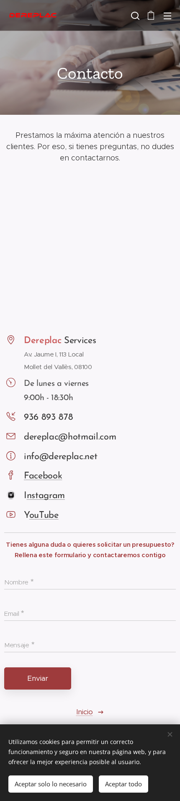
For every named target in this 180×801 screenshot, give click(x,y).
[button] (134, 15)
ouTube (44, 515)
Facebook (43, 476)
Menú (167, 15)
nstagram (46, 496)
